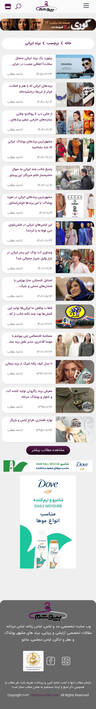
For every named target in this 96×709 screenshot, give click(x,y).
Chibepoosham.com (45, 695)
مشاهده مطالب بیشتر (48, 450)
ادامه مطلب (15, 74)
